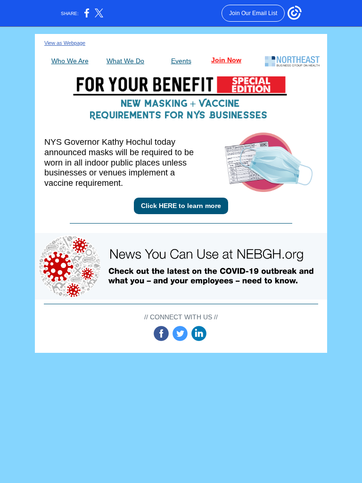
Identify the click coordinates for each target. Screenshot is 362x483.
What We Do (125, 61)
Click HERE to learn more (181, 205)
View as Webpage (64, 43)
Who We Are (70, 61)
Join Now (226, 60)
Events (181, 61)
